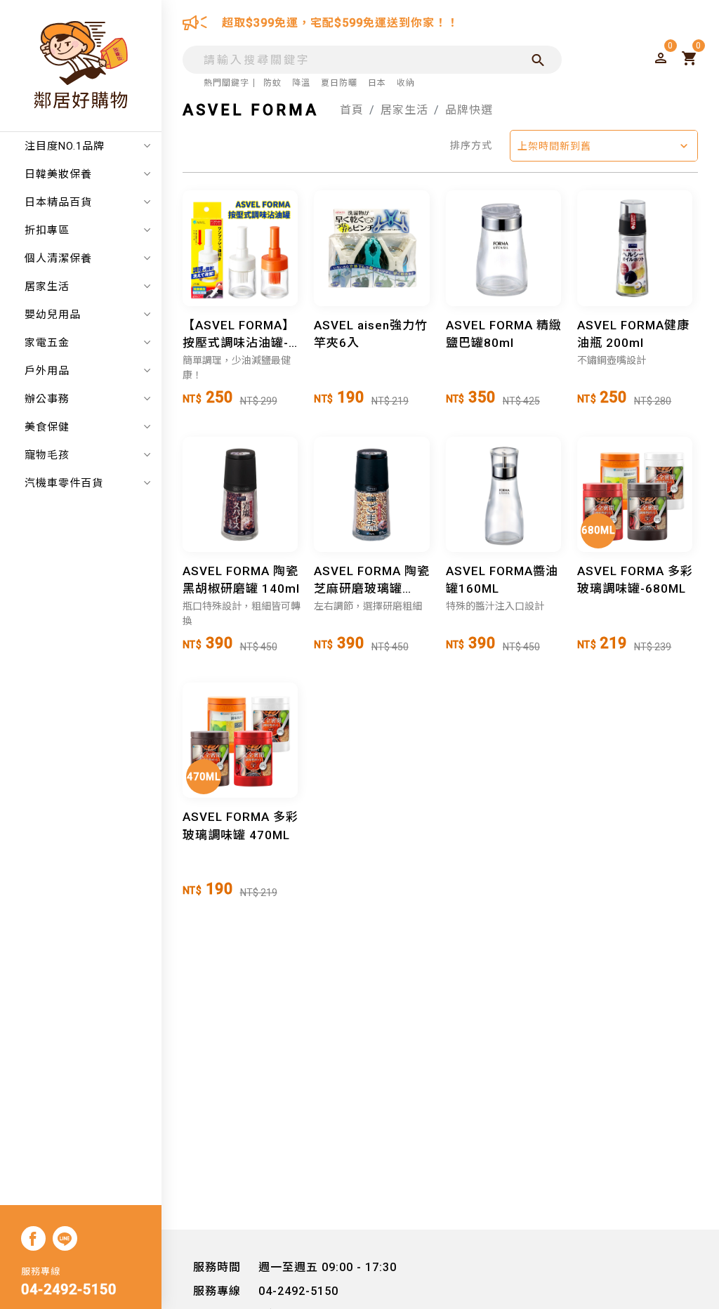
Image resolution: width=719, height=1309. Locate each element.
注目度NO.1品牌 (65, 146)
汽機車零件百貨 (64, 483)
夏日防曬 (339, 83)
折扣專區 (47, 230)
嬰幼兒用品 (53, 314)
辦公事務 (47, 399)
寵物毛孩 (47, 455)
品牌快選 (469, 110)
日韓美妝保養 (58, 174)
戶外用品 (47, 370)
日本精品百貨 (58, 202)
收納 (406, 83)
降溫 (301, 83)
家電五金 (47, 342)
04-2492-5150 (69, 1289)
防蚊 (272, 83)
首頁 (352, 110)
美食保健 (47, 427)
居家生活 (47, 286)
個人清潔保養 (58, 258)
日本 (377, 83)
